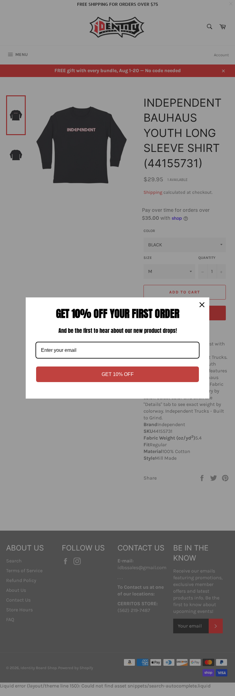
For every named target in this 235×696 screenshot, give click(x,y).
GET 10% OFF (118, 374)
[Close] (202, 304)
